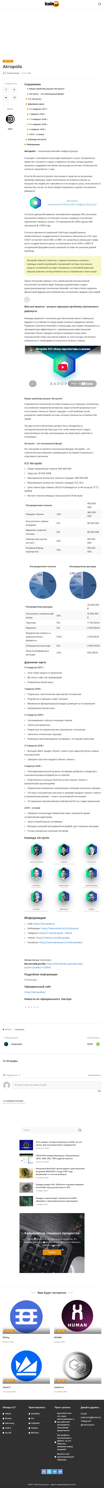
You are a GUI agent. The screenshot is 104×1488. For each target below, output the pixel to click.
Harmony (9, 1423)
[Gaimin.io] (77, 1366)
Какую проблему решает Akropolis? (46, 88)
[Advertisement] (52, 33)
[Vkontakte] (54, 1471)
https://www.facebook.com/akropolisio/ (60, 942)
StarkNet (35, 1413)
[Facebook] (6, 89)
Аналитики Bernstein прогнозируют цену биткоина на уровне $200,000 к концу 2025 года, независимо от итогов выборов (60, 1171)
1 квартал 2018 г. (37, 114)
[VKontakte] (6, 97)
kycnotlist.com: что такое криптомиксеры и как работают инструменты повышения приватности (65, 1422)
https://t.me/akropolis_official (55, 933)
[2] (28, 1007)
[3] (31, 1007)
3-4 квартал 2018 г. (38, 124)
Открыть (52, 1252)
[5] (37, 1007)
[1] (25, 1007)
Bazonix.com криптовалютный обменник (65, 1457)
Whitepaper (30, 979)
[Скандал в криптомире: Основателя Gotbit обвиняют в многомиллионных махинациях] (26, 1201)
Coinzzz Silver (13, 73)
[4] (34, 1007)
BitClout (35, 1432)
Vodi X (8, 1428)
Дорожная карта (36, 104)
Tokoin (8, 1413)
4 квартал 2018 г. (37, 129)
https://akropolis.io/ (44, 923)
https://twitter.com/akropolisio (53, 937)
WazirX (7, 1387)
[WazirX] (26, 1366)
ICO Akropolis (34, 99)
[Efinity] (26, 1316)
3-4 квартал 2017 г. (38, 109)
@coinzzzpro (87, 1424)
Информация (33, 144)
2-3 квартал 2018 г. (38, 119)
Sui (32, 1418)
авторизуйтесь (94, 1075)
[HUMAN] (77, 1316)
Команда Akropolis (37, 139)
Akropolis (20, 1029)
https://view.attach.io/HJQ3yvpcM (59, 928)
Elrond (8, 1418)
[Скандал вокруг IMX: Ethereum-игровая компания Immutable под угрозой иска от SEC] (26, 1187)
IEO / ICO (8, 61)
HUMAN (58, 1337)
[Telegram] (14, 97)
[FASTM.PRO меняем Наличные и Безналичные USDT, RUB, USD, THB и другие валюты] (26, 1159)
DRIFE (10, 129)
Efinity (6, 1337)
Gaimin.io (59, 1387)
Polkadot (35, 1423)
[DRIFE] (10, 119)
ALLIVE (8, 1432)
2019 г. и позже (36, 134)
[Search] (99, 4)
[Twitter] (14, 89)
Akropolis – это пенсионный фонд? (46, 94)
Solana (34, 1428)
